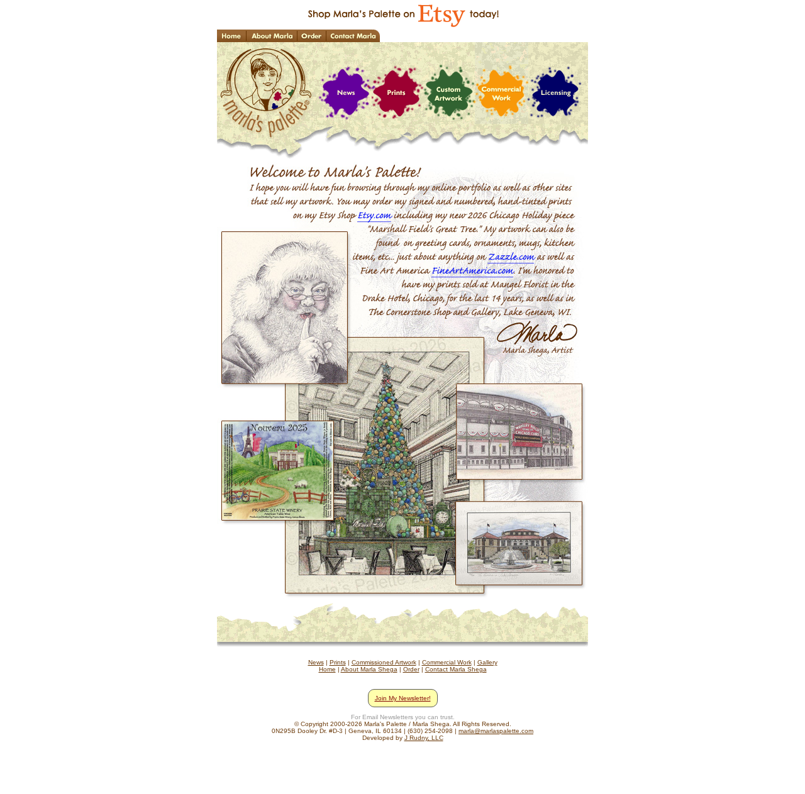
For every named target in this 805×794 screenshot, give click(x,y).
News (316, 662)
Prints (338, 662)
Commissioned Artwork (384, 662)
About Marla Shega (369, 669)
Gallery (487, 662)
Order (411, 669)
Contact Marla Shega (456, 669)
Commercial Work (447, 662)
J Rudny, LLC (423, 737)
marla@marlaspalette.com (495, 730)
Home (327, 669)
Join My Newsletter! (403, 698)
